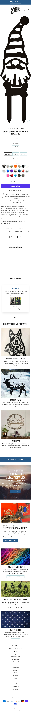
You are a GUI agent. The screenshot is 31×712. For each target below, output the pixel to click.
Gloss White (27, 166)
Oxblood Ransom (23, 170)
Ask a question (15, 231)
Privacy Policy (15, 684)
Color (15, 163)
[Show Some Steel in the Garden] (15, 589)
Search (15, 692)
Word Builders (15, 659)
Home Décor (15, 651)
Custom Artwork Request (15, 662)
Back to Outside (16, 459)
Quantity (15, 143)
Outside (21, 128)
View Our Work (10, 540)
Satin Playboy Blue (15, 175)
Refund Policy (15, 686)
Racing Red (11, 175)
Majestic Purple (11, 170)
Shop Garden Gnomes (15, 607)
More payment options (15, 190)
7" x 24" (23, 154)
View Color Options (15, 576)
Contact (15, 670)
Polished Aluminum (27, 170)
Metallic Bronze (15, 170)
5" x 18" (16, 154)
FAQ (15, 673)
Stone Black (4, 166)
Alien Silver (7, 166)
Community (15, 667)
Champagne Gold (19, 166)
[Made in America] (15, 619)
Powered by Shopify (15, 710)
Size (15, 151)
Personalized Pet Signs (15, 648)
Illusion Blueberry (7, 170)
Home (9, 128)
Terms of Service (15, 689)
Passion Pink (7, 175)
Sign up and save (15, 697)
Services (15, 675)
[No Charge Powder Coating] (15, 556)
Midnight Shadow (19, 170)
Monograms (15, 654)
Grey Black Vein (4, 170)
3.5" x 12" (8, 154)
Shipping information (15, 228)
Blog (15, 678)
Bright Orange (15, 166)
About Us (15, 640)
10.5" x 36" (15, 158)
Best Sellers (15, 646)
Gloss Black (23, 166)
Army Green (11, 166)
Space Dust (19, 175)
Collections (15, 128)
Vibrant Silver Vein (23, 175)
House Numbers (15, 656)
